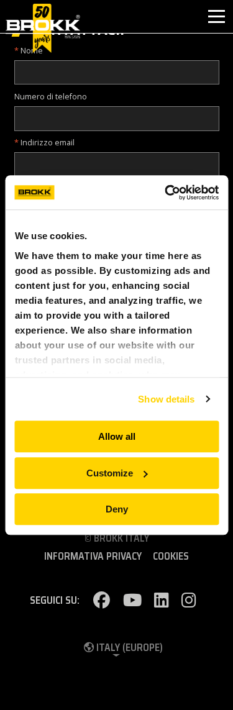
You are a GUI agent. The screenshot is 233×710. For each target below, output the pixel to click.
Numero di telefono (50, 96)
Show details (166, 399)
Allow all (116, 436)
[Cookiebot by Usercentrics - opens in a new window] (166, 192)
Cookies (171, 556)
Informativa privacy (93, 556)
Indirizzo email (48, 142)
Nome (32, 50)
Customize (109, 473)
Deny (117, 509)
